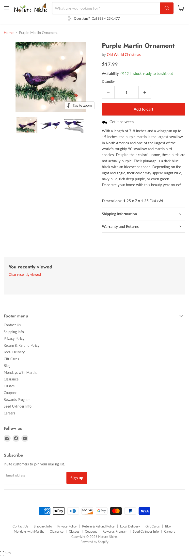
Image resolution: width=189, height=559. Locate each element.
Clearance (11, 379)
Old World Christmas (124, 54)
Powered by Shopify (94, 542)
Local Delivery (14, 352)
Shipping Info (14, 332)
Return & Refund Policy (21, 345)
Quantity (108, 81)
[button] (27, 125)
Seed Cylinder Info (18, 406)
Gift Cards (11, 359)
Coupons (10, 393)
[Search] (166, 8)
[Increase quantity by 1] (145, 92)
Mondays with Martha (20, 372)
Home (9, 33)
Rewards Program (17, 399)
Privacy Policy (14, 338)
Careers (9, 413)
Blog (7, 365)
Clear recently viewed (25, 275)
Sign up (76, 477)
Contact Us (12, 325)
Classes (9, 386)
